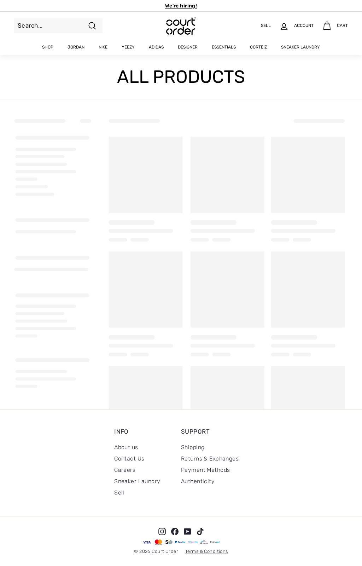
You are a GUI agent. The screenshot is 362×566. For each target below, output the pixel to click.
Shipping (192, 447)
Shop (47, 47)
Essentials (224, 47)
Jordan (76, 47)
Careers (124, 470)
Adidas (156, 47)
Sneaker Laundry (300, 47)
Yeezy (128, 47)
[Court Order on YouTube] (187, 531)
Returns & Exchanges (210, 458)
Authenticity (198, 481)
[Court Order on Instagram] (162, 531)
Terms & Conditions (206, 551)
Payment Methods (205, 470)
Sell (119, 492)
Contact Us (129, 458)
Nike (103, 47)
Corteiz (258, 47)
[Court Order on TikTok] (200, 531)
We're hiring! (181, 6)
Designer (188, 47)
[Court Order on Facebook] (175, 531)
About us (126, 447)
